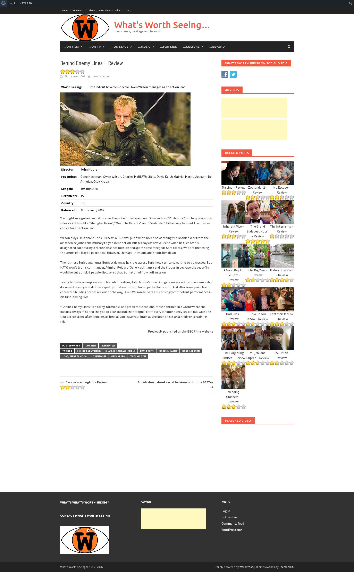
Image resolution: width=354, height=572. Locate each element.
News (65, 10)
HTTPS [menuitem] (25, 3)
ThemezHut (286, 567)
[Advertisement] (254, 108)
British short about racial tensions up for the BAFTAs (175, 382)
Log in (225, 511)
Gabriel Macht (168, 350)
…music (144, 46)
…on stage (119, 46)
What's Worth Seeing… (162, 24)
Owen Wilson (137, 356)
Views (91, 10)
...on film (90, 345)
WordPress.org (231, 530)
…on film (71, 46)
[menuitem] (3, 3)
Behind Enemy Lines (89, 350)
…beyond (217, 46)
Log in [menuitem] (12, 3)
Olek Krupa (118, 356)
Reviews (77, 10)
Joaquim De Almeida (74, 356)
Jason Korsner (101, 76)
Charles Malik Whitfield (120, 350)
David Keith (147, 350)
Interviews (105, 10)
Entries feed (229, 517)
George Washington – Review (86, 382)
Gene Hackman (191, 350)
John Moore (99, 356)
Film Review (108, 345)
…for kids (168, 46)
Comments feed (232, 523)
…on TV (94, 46)
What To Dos (122, 10)
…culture (191, 46)
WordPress (246, 567)
